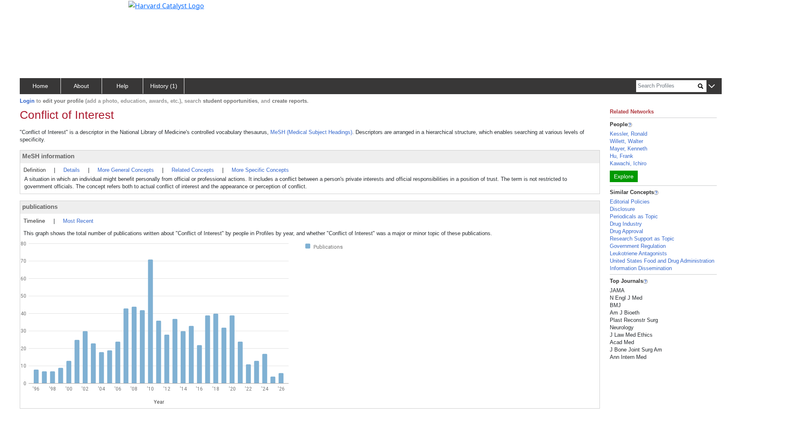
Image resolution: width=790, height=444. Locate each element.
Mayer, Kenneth (628, 149)
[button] (711, 86)
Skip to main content (34, 10)
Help (122, 86)
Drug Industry (626, 224)
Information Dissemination (641, 268)
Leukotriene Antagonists (638, 253)
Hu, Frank (621, 156)
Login (27, 101)
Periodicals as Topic (634, 216)
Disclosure (622, 209)
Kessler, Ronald (628, 134)
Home (40, 86)
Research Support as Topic (642, 239)
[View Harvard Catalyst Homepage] (166, 4)
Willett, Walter (626, 141)
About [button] (81, 86)
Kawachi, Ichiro (628, 163)
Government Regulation (638, 246)
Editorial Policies (630, 202)
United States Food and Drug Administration (662, 261)
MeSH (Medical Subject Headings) (311, 132)
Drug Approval (626, 231)
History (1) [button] (163, 86)
